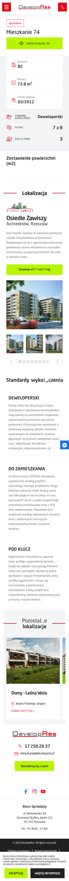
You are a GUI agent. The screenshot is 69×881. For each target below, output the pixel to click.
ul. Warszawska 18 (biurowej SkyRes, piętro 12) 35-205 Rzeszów (34, 817)
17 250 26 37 (62, 7)
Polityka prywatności (19, 850)
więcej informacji (47, 873)
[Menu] (6, 7)
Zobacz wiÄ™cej (22, 710)
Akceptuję (16, 873)
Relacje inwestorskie (45, 850)
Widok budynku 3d (38, 43)
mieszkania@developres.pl (37, 753)
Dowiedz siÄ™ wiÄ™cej (34, 269)
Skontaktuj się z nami (34, 766)
